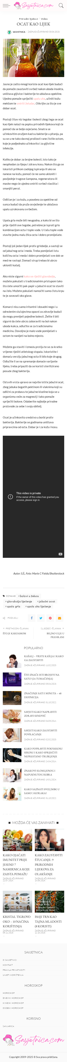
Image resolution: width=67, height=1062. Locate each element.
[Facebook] (31, 618)
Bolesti (8, 843)
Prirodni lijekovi (28, 19)
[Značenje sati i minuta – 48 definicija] (12, 698)
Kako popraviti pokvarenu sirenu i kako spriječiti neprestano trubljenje (43, 752)
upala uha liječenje (39, 606)
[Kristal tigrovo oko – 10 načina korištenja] (17, 902)
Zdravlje (9, 848)
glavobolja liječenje (19, 601)
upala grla (13, 606)
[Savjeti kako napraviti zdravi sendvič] (12, 717)
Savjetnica (19, 32)
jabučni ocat (47, 601)
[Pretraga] (60, 5)
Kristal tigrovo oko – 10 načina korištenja (17, 921)
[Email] (59, 618)
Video (44, 19)
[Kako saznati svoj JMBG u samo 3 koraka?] (12, 794)
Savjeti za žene (45, 910)
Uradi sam (10, 910)
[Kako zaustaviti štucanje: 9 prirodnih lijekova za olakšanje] (49, 840)
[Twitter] (41, 618)
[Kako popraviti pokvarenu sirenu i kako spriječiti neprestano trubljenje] (12, 755)
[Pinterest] (50, 618)
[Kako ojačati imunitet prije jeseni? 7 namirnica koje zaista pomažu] (17, 840)
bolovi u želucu (29, 596)
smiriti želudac (26, 103)
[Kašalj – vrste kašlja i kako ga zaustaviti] (12, 661)
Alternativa (11, 904)
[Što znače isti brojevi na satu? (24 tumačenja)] (12, 679)
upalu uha (39, 98)
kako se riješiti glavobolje (39, 276)
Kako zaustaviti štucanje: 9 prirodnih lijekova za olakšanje (49, 864)
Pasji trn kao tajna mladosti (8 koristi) (48, 921)
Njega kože (43, 904)
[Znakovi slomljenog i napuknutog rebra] (12, 775)
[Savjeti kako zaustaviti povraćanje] (12, 735)
